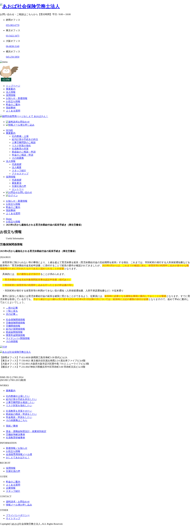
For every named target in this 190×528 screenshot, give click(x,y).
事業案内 (10, 89)
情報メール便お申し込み (19, 504)
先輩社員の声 (19, 186)
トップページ (13, 86)
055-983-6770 (12, 25)
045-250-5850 (12, 57)
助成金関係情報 (14, 332)
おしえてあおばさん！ (18, 457)
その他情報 (12, 341)
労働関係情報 (13, 326)
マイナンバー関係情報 (18, 338)
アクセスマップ (20, 173)
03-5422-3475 (12, 35)
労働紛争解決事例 (15, 434)
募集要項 (16, 183)
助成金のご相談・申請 (24, 152)
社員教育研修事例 (15, 437)
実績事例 (10, 107)
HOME (9, 130)
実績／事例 (12, 426)
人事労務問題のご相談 (24, 142)
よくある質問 (13, 111)
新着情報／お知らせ (16, 448)
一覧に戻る (12, 311)
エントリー (18, 189)
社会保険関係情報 (15, 319)
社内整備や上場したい (18, 396)
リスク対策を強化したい (19, 405)
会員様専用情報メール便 (19, 454)
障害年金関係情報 (15, 335)
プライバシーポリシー (18, 515)
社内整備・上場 (20, 136)
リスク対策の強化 (21, 145)
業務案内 (10, 390)
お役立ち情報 (13, 101)
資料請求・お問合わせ (18, 501)
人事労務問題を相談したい (20, 402)
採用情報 (10, 95)
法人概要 (16, 167)
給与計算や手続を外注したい (21, 399)
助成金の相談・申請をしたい (21, 414)
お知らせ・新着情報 (16, 98)
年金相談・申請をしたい (19, 417)
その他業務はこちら (16, 420)
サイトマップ (13, 518)
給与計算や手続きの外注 (25, 139)
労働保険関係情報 (15, 322)
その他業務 (18, 158)
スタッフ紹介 (19, 170)
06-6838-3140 (12, 46)
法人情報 (10, 92)
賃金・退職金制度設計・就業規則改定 (26, 431)
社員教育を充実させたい (19, 411)
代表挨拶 (16, 164)
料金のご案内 (13, 104)
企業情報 (10, 488)
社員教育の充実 (20, 148)
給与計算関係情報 (15, 329)
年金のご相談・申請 (22, 155)
